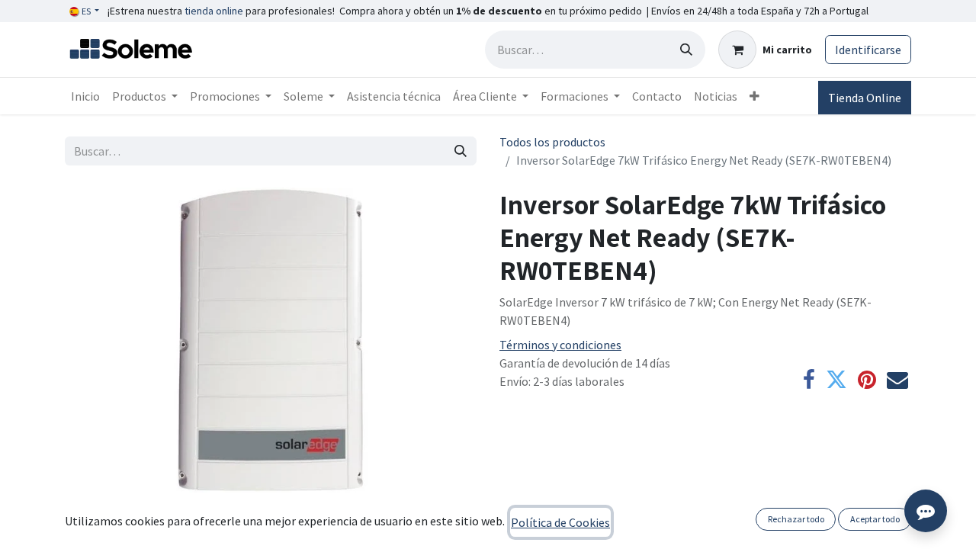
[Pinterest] (867, 379)
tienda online (214, 11)
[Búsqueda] (686, 49)
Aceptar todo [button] (875, 519)
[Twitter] (836, 379)
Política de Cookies (560, 522)
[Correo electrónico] (897, 379)
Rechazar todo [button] (796, 519)
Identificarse (868, 49)
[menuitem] (85, 96)
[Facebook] (809, 379)
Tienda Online (864, 97)
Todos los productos (552, 141)
